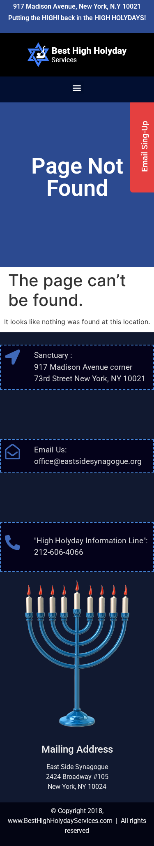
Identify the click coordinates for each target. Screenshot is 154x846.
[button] (77, 87)
